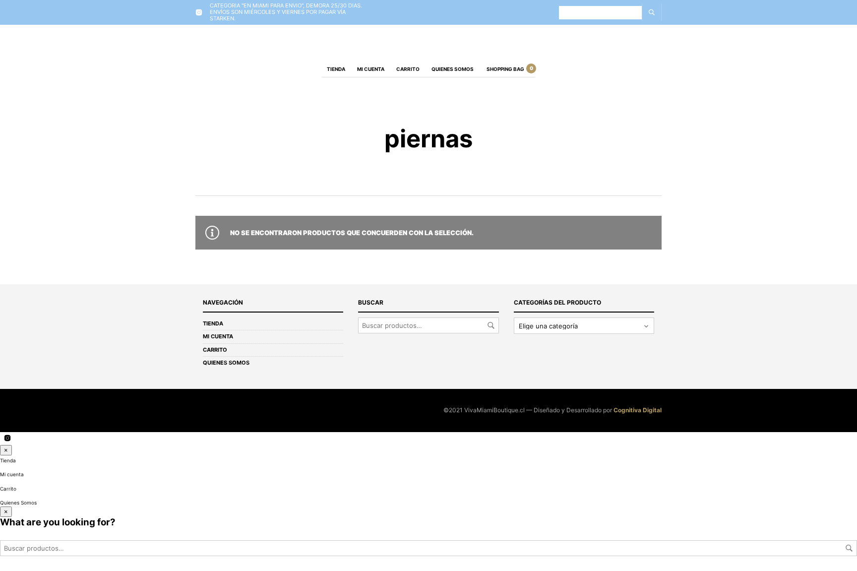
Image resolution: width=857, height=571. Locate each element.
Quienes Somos (452, 69)
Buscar (491, 325)
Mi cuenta (370, 69)
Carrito (408, 69)
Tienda (336, 69)
